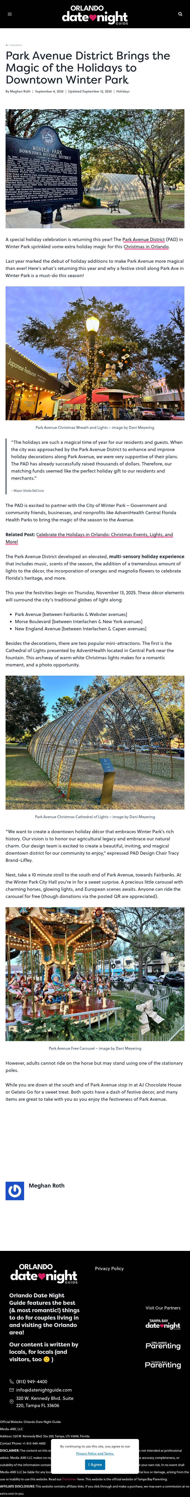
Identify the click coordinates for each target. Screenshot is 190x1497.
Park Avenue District (143, 239)
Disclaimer (69, 1479)
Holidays (123, 91)
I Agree (95, 1464)
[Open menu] (10, 14)
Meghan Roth (20, 91)
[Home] (7, 45)
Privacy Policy (109, 1268)
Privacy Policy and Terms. (95, 1453)
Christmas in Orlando (146, 246)
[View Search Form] (180, 14)
